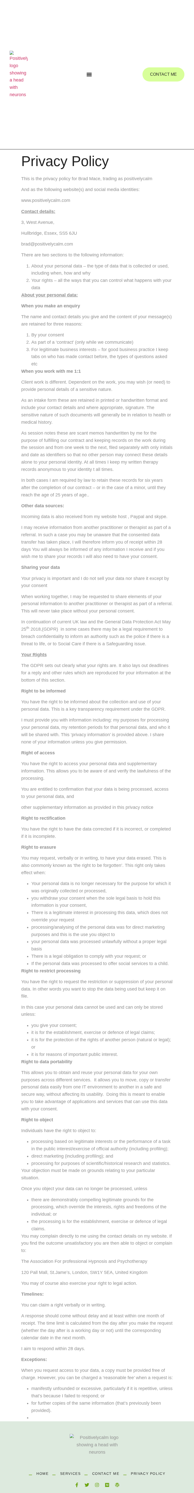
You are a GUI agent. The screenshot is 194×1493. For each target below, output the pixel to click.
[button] (89, 74)
